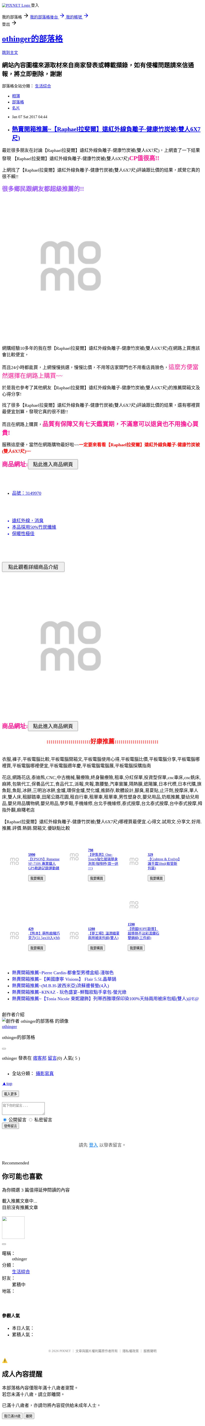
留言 (52, 1058)
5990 (31, 855)
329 (150, 855)
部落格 (18, 102)
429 (31, 929)
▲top (7, 1083)
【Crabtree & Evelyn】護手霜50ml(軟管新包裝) (164, 863)
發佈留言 (10, 1126)
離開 (29, 1416)
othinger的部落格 (32, 38)
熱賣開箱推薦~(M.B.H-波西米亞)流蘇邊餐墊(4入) (60, 985)
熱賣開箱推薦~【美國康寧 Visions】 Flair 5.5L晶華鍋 (64, 979)
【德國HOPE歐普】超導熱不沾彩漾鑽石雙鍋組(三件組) (143, 933)
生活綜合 (43, 86)
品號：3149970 (26, 493)
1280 (91, 929)
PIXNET (65, 1351)
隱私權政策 (130, 1351)
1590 (131, 924)
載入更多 (10, 1094)
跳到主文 (10, 52)
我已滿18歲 (12, 1416)
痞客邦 (39, 1058)
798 (90, 850)
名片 (16, 108)
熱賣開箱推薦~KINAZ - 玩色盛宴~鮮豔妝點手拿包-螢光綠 (69, 992)
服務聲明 (150, 1351)
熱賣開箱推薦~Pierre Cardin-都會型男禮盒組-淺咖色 (63, 972)
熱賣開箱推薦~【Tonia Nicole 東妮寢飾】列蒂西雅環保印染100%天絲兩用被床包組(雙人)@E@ (105, 998)
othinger (9, 1026)
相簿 (16, 96)
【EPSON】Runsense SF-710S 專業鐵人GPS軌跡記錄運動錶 (44, 863)
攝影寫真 (45, 1073)
